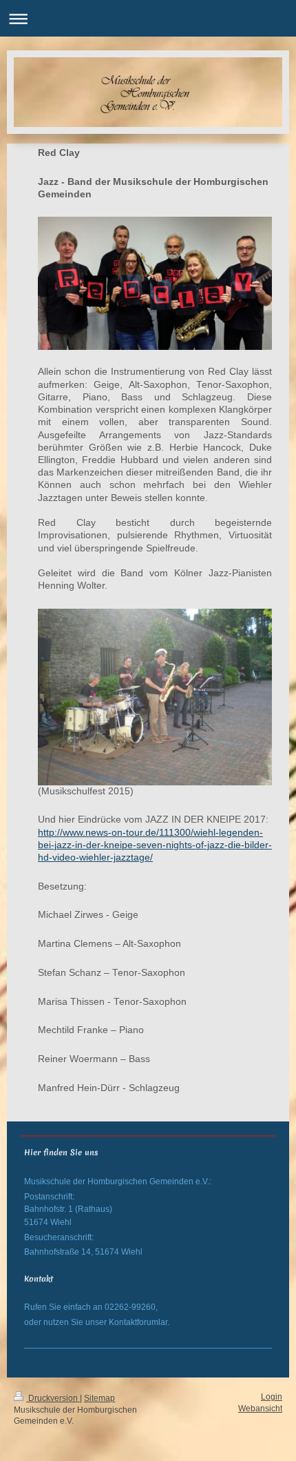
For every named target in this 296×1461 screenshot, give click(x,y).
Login (271, 1396)
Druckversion (53, 1397)
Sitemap (99, 1397)
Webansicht (260, 1408)
